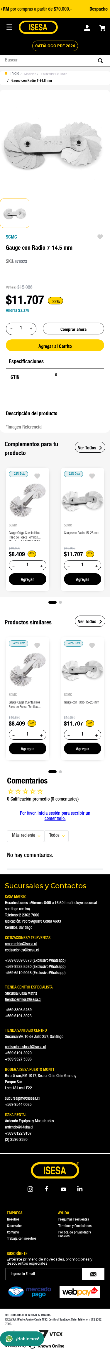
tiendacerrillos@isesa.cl (23, 1000)
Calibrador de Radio (54, 74)
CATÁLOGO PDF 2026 (55, 46)
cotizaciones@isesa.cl (22, 950)
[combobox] (55, 60)
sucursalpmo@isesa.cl (22, 1099)
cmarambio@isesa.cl (21, 944)
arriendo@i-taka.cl (19, 1128)
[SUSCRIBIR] (93, 1274)
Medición (30, 74)
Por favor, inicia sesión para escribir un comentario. (55, 816)
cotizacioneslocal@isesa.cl (25, 1047)
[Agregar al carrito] (27, 579)
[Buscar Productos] (101, 60)
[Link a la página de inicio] (13, 74)
